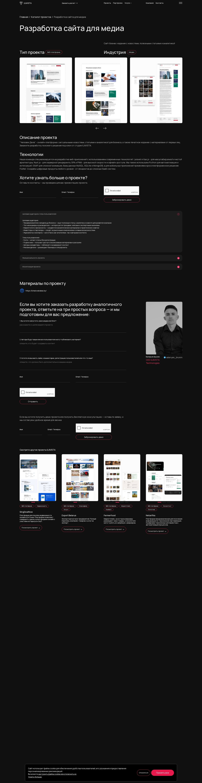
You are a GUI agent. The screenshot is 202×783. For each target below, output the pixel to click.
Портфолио (118, 3)
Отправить (33, 401)
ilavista (27, 3)
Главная (24, 17)
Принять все (162, 772)
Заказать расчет (69, 3)
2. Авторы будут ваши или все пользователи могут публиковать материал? (50, 339)
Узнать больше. (35, 777)
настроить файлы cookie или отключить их (57, 774)
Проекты (107, 3)
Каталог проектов (41, 17)
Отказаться (143, 773)
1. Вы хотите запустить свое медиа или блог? (38, 321)
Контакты (159, 3)
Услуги (127, 3)
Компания (150, 3)
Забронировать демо (122, 200)
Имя (21, 192)
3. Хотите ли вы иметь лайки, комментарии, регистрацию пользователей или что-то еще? (56, 358)
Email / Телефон (68, 192)
